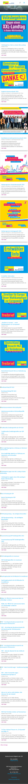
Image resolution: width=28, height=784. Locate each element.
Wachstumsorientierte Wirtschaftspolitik (12, 411)
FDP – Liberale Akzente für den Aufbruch (12, 651)
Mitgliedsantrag (14, 760)
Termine (9, 713)
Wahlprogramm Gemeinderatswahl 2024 (12, 184)
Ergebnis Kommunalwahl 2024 (9, 91)
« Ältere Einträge (4, 745)
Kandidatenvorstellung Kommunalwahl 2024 (13, 138)
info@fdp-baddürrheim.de (14, 773)
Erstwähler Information (7, 276)
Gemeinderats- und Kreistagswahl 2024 (12, 93)
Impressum (14, 777)
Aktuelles (3, 46)
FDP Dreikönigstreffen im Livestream (11, 560)
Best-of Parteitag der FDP (8, 497)
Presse (6, 46)
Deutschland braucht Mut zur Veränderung (13, 371)
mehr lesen (3, 55)
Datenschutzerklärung (14, 779)
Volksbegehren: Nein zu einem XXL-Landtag (13, 45)
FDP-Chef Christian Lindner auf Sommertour (13, 712)
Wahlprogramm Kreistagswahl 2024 (11, 231)
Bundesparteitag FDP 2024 (8, 391)
